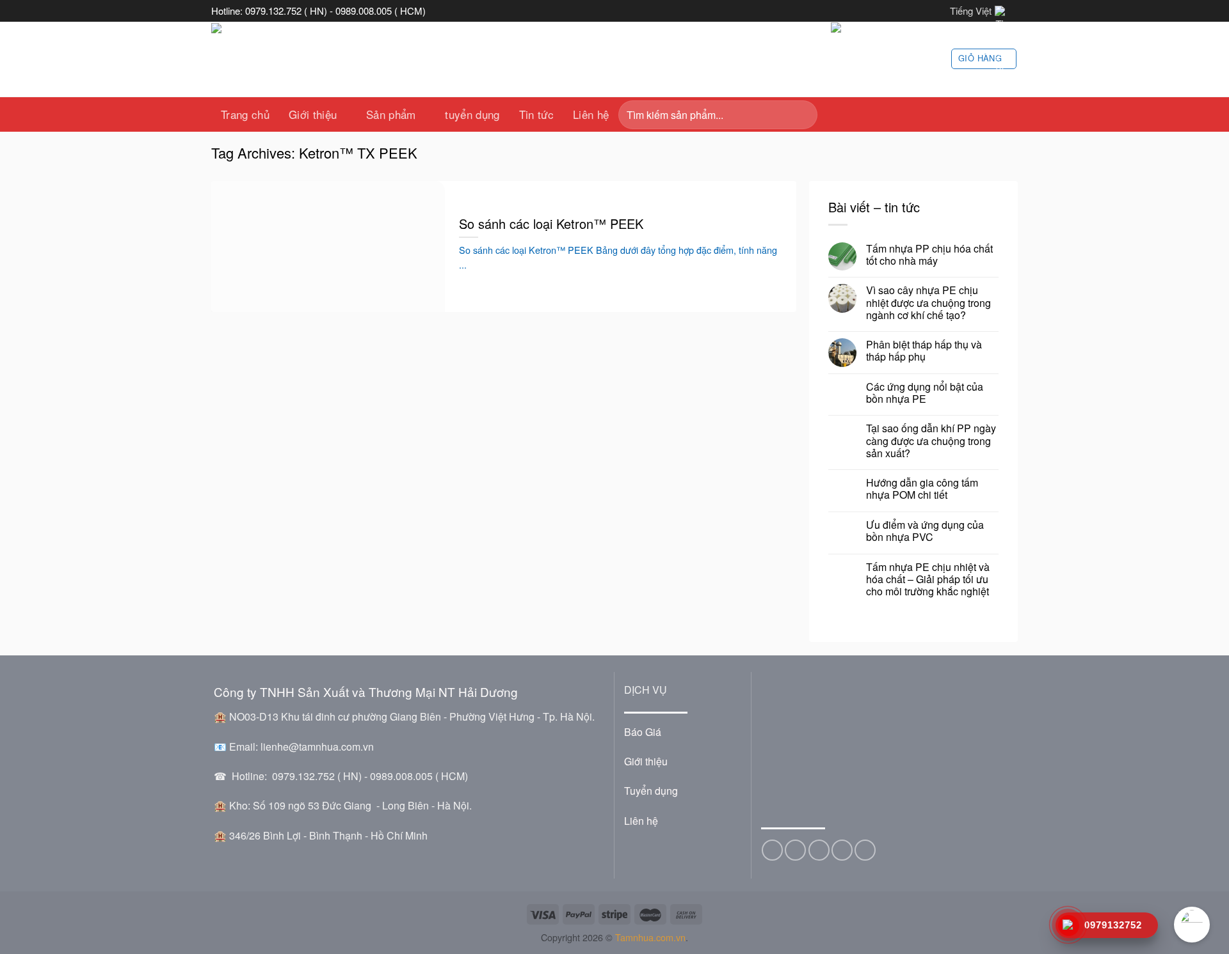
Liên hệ (591, 114)
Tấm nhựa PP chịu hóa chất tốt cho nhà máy (929, 254)
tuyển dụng (472, 114)
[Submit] (803, 115)
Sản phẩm (391, 114)
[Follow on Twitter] (795, 850)
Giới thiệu (313, 114)
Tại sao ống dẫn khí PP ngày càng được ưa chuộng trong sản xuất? (931, 440)
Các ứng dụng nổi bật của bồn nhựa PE (924, 392)
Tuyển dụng (651, 790)
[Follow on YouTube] (865, 850)
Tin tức (536, 114)
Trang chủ (245, 114)
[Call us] (842, 850)
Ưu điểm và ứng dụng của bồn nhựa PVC (925, 531)
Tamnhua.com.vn (650, 937)
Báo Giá (642, 731)
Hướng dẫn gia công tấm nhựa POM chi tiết (922, 488)
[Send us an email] (819, 850)
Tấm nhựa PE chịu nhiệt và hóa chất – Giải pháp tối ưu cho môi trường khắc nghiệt (928, 579)
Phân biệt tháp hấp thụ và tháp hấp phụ (924, 350)
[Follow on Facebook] (772, 850)
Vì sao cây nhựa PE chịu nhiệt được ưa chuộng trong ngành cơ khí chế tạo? (928, 302)
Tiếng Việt (971, 10)
